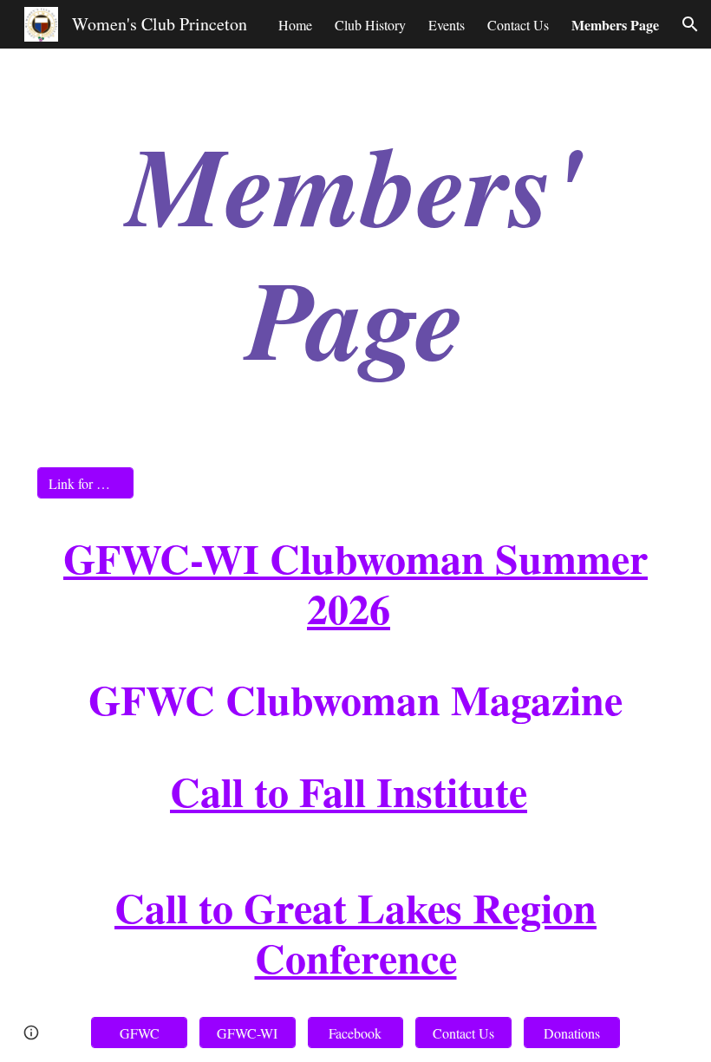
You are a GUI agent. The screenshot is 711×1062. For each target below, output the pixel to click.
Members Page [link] (615, 25)
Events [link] (446, 25)
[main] (355, 251)
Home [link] (295, 25)
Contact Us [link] (518, 25)
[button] (690, 24)
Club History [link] (370, 25)
